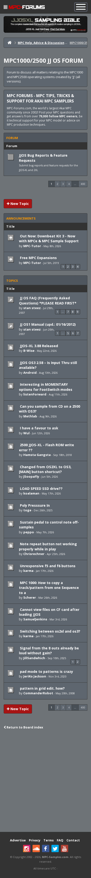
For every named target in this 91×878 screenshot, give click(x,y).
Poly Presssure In (34, 505)
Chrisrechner (33, 554)
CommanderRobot (38, 693)
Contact (73, 840)
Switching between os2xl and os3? (49, 631)
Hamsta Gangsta (37, 455)
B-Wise (28, 350)
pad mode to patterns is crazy (46, 671)
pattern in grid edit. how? (42, 688)
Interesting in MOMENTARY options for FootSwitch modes (45, 387)
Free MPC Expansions (38, 257)
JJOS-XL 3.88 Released (38, 345)
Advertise (18, 840)
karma (28, 570)
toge (27, 510)
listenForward (34, 394)
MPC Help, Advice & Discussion (41, 43)
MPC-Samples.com (55, 857)
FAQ (60, 840)
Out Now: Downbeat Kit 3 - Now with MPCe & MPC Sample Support (49, 238)
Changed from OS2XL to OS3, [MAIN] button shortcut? (45, 469)
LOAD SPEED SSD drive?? (41, 488)
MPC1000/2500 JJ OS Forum (43, 60)
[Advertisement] (45, 781)
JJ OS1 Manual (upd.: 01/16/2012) (47, 324)
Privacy (34, 840)
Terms (48, 840)
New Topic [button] (19, 203)
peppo (28, 532)
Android (30, 372)
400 (83, 184)
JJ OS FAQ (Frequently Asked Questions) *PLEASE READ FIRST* (47, 300)
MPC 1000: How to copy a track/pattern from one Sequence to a (49, 587)
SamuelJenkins (35, 619)
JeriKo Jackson (34, 676)
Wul (26, 433)
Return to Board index (24, 727)
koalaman (31, 493)
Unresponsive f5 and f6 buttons (47, 566)
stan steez (32, 308)
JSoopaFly (31, 476)
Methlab (30, 416)
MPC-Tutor (32, 246)
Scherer (29, 597)
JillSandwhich (34, 658)
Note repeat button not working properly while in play (48, 546)
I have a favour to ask (38, 428)
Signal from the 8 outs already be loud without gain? (49, 650)
